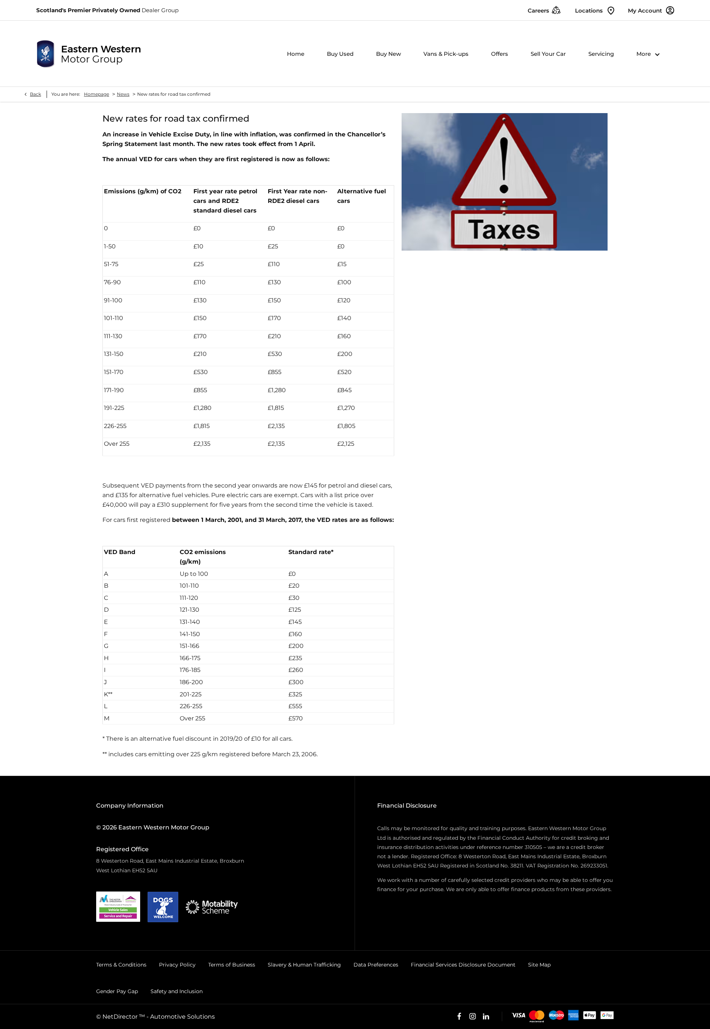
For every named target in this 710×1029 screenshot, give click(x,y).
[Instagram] (472, 1016)
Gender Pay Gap (117, 991)
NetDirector (120, 1016)
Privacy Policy (177, 964)
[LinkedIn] (486, 1016)
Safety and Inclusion (177, 991)
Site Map (539, 964)
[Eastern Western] (89, 54)
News (123, 94)
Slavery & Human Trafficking (304, 964)
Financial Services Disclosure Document (463, 964)
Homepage (96, 94)
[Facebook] (459, 1016)
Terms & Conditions (121, 964)
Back (35, 94)
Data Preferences (376, 964)
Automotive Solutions (182, 1016)
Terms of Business (231, 964)
